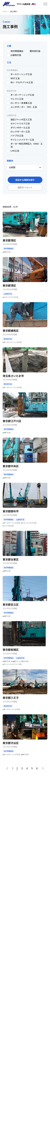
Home (5, 11)
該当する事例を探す (25, 179)
